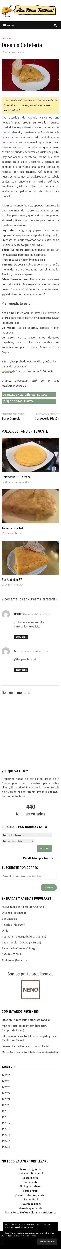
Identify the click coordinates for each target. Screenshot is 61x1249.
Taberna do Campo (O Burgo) (19, 948)
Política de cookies (28, 1236)
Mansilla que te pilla (30, 1208)
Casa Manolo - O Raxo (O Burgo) (21, 942)
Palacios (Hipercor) (13, 924)
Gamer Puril (30, 1199)
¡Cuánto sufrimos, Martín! (30, 1195)
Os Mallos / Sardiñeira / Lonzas (25, 395)
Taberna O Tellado (13, 528)
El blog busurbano (30, 1186)
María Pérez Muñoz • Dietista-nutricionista (30, 1212)
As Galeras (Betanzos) (15, 960)
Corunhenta (30, 1182)
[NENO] (30, 989)
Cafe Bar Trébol (11, 954)
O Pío (5, 930)
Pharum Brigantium (30, 1169)
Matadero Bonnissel (30, 1173)
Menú (10, 25)
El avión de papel (30, 1204)
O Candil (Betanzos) (14, 913)
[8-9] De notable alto (18, 401)
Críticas (6, 38)
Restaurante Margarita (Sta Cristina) (24, 936)
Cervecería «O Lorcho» (16, 477)
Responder (21, 637)
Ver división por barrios (38, 858)
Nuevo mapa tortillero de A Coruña (23, 907)
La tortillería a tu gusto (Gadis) (31, 1020)
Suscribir (48, 887)
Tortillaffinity (30, 1191)
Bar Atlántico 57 (12, 580)
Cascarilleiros (30, 1178)
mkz (4, 1026)
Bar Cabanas (9, 918)
